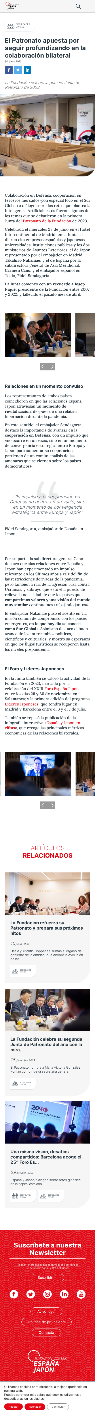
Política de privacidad (46, 1322)
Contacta (46, 1332)
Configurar (58, 1406)
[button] (44, 366)
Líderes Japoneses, (22, 704)
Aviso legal (46, 1311)
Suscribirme (47, 1277)
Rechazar (35, 1406)
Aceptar (13, 1406)
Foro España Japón (61, 688)
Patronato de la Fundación (47, 220)
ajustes (39, 1398)
